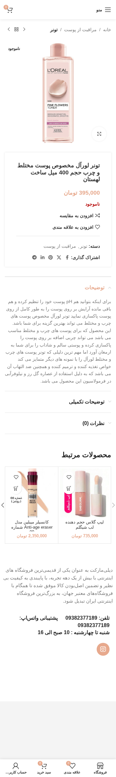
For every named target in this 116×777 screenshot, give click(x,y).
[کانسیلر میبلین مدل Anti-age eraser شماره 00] (31, 493)
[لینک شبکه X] (59, 257)
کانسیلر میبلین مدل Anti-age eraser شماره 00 (32, 527)
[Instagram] (103, 649)
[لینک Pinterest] (50, 257)
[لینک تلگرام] (34, 257)
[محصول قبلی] (24, 29)
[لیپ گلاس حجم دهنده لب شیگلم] (84, 493)
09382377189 (81, 618)
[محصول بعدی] (9, 29)
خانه (107, 29)
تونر (54, 29)
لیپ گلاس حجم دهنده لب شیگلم (84, 524)
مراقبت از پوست (80, 29)
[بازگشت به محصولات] (16, 29)
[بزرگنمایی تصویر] (99, 134)
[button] (68, 488)
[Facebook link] (67, 257)
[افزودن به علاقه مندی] (68, 477)
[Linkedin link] (42, 257)
